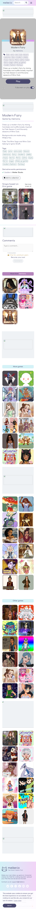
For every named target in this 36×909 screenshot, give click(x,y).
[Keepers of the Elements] (26, 690)
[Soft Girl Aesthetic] (10, 675)
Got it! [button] (9, 905)
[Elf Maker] (26, 519)
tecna (12, 60)
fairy (13, 57)
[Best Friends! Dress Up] (26, 785)
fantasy (19, 65)
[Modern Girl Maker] (26, 659)
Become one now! (18, 257)
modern (19, 57)
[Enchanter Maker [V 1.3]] (10, 738)
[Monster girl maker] (10, 378)
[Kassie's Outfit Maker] (10, 425)
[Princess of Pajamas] (26, 504)
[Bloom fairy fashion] (10, 785)
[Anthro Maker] (26, 456)
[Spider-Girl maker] (10, 753)
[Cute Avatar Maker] (26, 738)
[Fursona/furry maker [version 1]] (26, 643)
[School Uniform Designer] (26, 816)
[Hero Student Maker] (10, 394)
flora (17, 60)
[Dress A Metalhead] (26, 800)
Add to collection (12, 178)
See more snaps (28, 185)
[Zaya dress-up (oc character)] (26, 628)
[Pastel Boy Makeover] (26, 753)
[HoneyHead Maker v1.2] (26, 612)
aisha (22, 60)
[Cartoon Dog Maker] (26, 441)
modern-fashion (9, 65)
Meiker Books (17, 172)
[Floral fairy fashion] (26, 566)
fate (7, 55)
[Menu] (31, 3)
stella (26, 57)
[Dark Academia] (26, 582)
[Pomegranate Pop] (26, 535)
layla (27, 60)
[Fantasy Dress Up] (10, 566)
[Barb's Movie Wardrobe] (26, 675)
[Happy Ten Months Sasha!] (10, 612)
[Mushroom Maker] (10, 504)
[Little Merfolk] (26, 394)
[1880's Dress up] (26, 551)
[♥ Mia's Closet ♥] (10, 441)
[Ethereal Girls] (26, 285)
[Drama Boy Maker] (10, 643)
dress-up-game (19, 62)
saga (11, 62)
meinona (19, 51)
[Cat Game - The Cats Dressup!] (10, 816)
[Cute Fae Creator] (10, 551)
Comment (18, 261)
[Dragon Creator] (26, 769)
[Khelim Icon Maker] (10, 285)
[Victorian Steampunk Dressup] (26, 425)
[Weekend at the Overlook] (10, 659)
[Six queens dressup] (10, 690)
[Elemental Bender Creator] (10, 582)
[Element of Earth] (10, 535)
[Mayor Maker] (26, 378)
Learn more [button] (17, 900)
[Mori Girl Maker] (10, 769)
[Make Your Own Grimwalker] (10, 800)
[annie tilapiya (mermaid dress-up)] (10, 628)
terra (6, 62)
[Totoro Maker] (10, 301)
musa (6, 60)
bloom (26, 55)
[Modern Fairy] (10, 316)
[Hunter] (10, 519)
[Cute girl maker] (10, 409)
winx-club (18, 55)
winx (12, 55)
